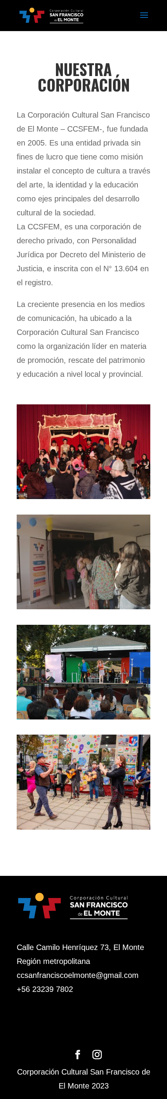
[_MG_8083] (83, 606)
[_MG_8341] (83, 827)
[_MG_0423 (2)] (83, 496)
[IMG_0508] (83, 716)
